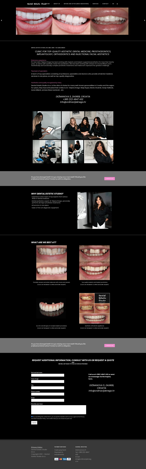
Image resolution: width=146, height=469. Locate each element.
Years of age (35, 379)
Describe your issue (37, 404)
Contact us (109, 178)
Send (34, 423)
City (32, 385)
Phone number (36, 391)
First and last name (37, 372)
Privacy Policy (36, 447)
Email (33, 397)
